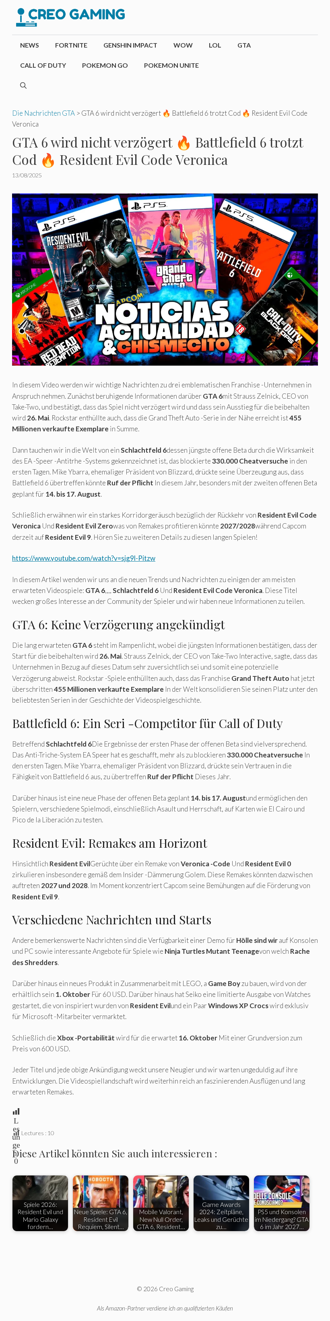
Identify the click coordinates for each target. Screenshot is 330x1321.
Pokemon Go (105, 65)
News (29, 45)
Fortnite (71, 45)
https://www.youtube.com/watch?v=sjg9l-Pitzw (83, 558)
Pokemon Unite (171, 65)
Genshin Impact (130, 45)
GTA (244, 45)
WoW (183, 45)
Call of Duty (43, 65)
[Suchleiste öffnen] (23, 85)
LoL (215, 45)
